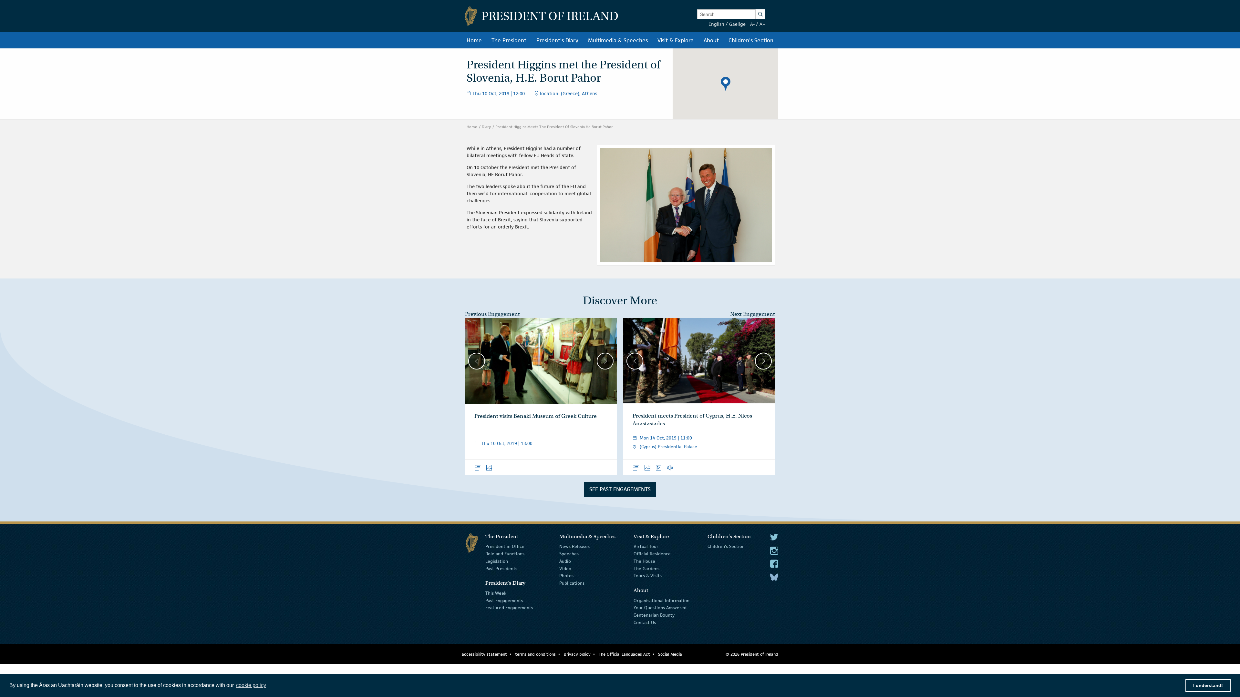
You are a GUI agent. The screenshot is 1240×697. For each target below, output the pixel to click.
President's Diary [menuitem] (557, 40)
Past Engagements (504, 600)
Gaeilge (737, 24)
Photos (566, 576)
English (716, 24)
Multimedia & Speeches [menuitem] (618, 40)
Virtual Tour (646, 546)
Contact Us (645, 622)
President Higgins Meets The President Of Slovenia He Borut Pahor (554, 126)
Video (565, 568)
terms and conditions (535, 654)
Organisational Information (661, 600)
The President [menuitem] (508, 40)
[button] (725, 84)
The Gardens (646, 568)
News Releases (574, 546)
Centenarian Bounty (654, 615)
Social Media (670, 654)
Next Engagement (752, 314)
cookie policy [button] (251, 685)
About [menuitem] (711, 40)
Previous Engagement (492, 314)
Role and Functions (504, 554)
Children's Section (726, 546)
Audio (565, 561)
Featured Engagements (509, 608)
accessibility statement (484, 654)
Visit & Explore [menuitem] (675, 40)
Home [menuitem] (474, 40)
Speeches (569, 554)
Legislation (496, 561)
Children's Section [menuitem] (750, 40)
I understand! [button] (1208, 685)
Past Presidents (501, 568)
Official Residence (652, 554)
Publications (571, 583)
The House (644, 561)
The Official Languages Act (624, 654)
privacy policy (577, 654)
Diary (486, 126)
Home (472, 126)
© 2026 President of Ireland (752, 654)
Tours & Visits (648, 576)
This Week (495, 593)
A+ (762, 24)
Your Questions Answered (660, 608)
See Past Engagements (620, 489)
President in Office (504, 546)
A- (752, 24)
